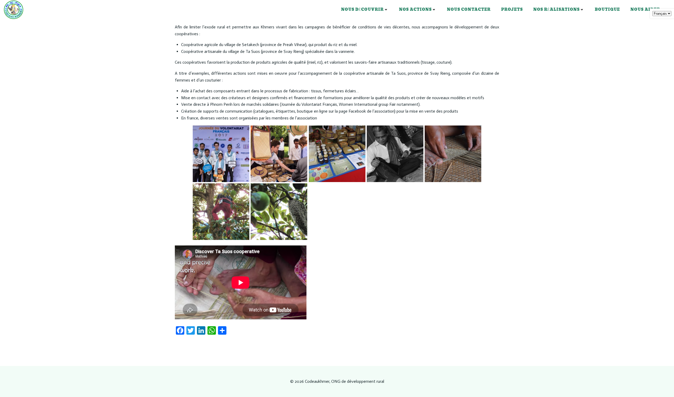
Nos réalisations (556, 9)
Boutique (607, 9)
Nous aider (645, 9)
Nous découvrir (362, 9)
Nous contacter (468, 9)
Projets (512, 9)
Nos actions (415, 9)
